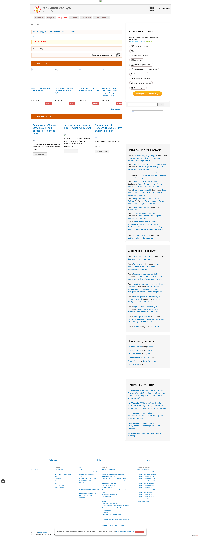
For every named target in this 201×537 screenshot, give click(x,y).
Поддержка (81, 482)
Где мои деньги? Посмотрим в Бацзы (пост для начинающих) (108, 128)
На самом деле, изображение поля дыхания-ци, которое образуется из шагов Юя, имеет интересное (145, 289)
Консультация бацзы (141, 235)
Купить (48, 103)
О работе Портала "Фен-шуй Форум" (112, 514)
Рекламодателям (59, 487)
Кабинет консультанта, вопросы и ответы (113, 474)
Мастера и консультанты (108, 476)
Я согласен (139, 532)
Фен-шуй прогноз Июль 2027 (146, 496)
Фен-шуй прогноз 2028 (143, 501)
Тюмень (148, 364)
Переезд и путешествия (108, 516)
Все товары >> (116, 109)
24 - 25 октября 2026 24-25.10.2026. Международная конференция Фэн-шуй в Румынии (144, 425)
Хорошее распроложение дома (145, 307)
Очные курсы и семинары (109, 483)
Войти (33, 467)
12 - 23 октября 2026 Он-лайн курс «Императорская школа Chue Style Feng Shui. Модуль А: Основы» (146, 415)
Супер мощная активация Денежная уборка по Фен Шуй (64, 91)
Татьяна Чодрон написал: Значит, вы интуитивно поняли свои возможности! (146, 229)
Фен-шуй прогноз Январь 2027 (147, 483)
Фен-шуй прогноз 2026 (143, 469)
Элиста (149, 350)
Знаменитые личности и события (111, 503)
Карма (80, 484)
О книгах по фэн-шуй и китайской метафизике (114, 478)
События (100, 460)
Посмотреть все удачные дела (147, 94)
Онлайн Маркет (59, 469)
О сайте (81, 469)
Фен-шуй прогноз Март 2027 (146, 487)
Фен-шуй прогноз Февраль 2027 (147, 485)
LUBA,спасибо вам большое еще (141, 238)
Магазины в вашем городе (62, 471)
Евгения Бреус (133, 364)
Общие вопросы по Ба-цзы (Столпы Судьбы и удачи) (116, 480)
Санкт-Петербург (149, 361)
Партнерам (61, 485)
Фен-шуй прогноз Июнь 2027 (146, 494)
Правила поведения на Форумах (87, 493)
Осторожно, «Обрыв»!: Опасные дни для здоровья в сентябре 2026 (45, 129)
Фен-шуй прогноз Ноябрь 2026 (147, 478)
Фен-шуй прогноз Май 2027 (146, 492)
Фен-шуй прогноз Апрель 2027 (147, 489)
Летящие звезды (106, 510)
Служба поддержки (43, 532)
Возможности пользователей (86, 474)
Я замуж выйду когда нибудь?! (145, 156)
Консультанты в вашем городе (63, 474)
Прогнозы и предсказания (109, 485)
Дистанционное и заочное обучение (111, 471)
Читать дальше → (40, 154)
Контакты (81, 476)
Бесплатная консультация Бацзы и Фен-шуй (150, 164)
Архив (103, 492)
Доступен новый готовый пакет (140, 259)
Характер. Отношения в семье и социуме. (113, 525)
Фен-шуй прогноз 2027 (143, 498)
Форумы (57, 476)
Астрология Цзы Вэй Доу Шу (109, 494)
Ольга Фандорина (135, 354)
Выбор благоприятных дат (143, 256)
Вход (158, 8)
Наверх (3, 481)
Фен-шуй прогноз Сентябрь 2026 (147, 474)
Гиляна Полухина (134, 350)
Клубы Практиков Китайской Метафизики (113, 507)
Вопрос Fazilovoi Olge (141, 207)
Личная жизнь (138, 264)
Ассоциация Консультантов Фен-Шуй (88, 471)
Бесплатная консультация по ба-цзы (147, 173)
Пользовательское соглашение (87, 487)
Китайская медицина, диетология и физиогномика (115, 505)
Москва (150, 347)
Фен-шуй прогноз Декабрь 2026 (147, 480)
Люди (56, 483)
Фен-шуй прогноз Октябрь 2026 (147, 476)
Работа (136, 327)
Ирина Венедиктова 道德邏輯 (139, 357)
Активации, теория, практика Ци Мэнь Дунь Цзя (114, 489)
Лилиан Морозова (135, 347)
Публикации (53, 460)
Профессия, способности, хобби (110, 523)
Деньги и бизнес (106, 496)
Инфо (80, 467)
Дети (103, 498)
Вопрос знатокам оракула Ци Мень (146, 181)
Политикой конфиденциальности (125, 531)
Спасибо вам (154, 327)
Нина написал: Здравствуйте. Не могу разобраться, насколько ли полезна (147, 192)
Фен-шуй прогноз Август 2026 (146, 471)
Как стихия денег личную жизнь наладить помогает (77, 126)
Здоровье (104, 501)
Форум (36, 24)
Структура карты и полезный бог (145, 213)
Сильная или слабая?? (142, 190)
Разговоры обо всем (107, 487)
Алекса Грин (132, 361)
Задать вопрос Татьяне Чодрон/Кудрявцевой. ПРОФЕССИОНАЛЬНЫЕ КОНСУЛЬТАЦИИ (143, 224)
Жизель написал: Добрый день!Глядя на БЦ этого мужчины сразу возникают (144, 266)
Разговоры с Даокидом (142, 317)
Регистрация (166, 8)
